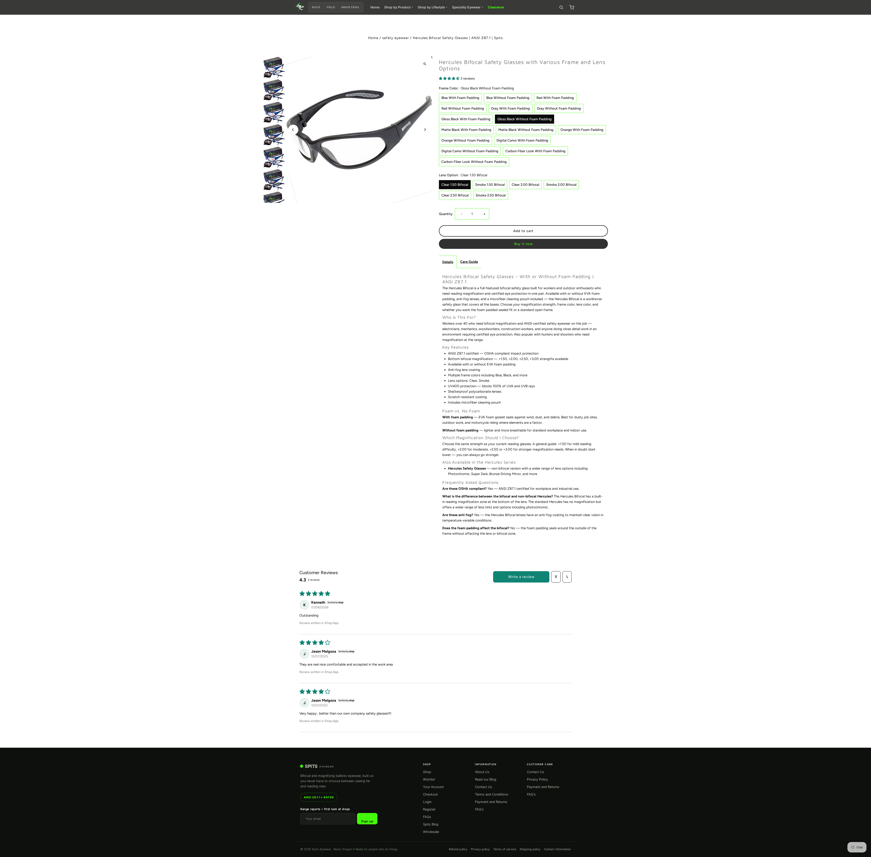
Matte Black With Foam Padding (466, 130)
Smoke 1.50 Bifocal (490, 185)
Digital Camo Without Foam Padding (469, 151)
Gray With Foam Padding (510, 108)
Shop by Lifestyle (431, 7)
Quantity (446, 214)
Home (374, 7)
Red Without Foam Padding (462, 108)
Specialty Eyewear (466, 7)
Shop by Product (397, 7)
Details (447, 262)
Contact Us (483, 787)
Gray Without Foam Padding (559, 108)
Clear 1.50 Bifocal (454, 185)
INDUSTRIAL (350, 7)
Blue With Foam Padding (460, 98)
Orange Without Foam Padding (465, 140)
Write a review (521, 577)
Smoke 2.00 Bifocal (561, 185)
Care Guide (469, 262)
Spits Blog (430, 824)
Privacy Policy (537, 779)
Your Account (433, 787)
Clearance (496, 7)
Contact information (557, 849)
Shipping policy (530, 849)
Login (427, 802)
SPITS (319, 766)
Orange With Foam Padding (581, 130)
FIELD (331, 7)
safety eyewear (395, 38)
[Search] (561, 7)
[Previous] (293, 130)
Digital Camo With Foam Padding (522, 140)
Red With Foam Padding (555, 98)
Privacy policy (480, 849)
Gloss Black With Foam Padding (465, 119)
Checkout (430, 794)
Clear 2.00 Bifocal (525, 185)
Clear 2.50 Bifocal (455, 195)
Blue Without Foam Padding (507, 98)
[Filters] (556, 577)
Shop (427, 772)
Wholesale (431, 832)
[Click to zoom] (425, 64)
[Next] (425, 130)
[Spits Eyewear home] (299, 7)
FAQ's (479, 809)
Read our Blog (485, 779)
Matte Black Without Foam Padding (525, 130)
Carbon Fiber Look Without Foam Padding (474, 162)
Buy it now (523, 244)
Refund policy (458, 849)
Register (429, 809)
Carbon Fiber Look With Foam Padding (535, 151)
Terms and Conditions (491, 794)
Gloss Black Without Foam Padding (524, 119)
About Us (482, 772)
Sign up (367, 821)
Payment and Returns (491, 802)
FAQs (427, 817)
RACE (316, 7)
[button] (449, 78)
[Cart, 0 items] (571, 7)
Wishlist (429, 779)
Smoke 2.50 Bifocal (491, 195)
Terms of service (504, 849)
